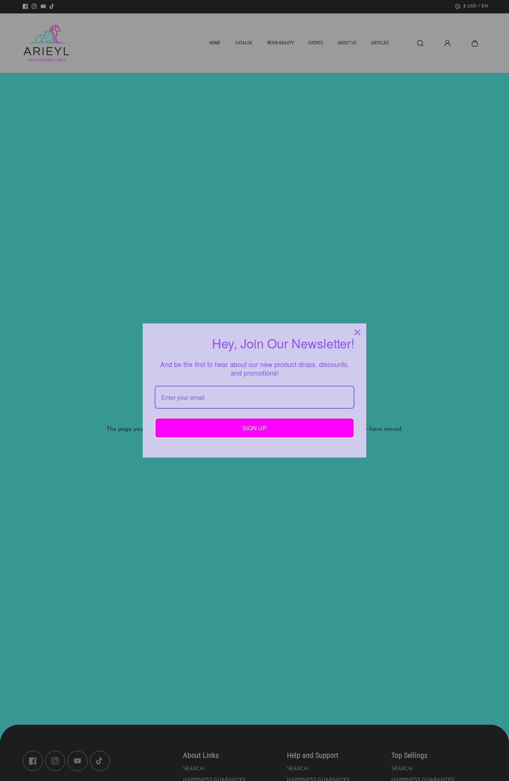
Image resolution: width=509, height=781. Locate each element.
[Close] (357, 332)
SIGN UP (254, 428)
